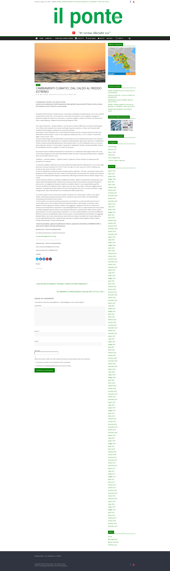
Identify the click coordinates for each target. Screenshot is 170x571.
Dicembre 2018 (112, 424)
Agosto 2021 (111, 336)
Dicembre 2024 (112, 226)
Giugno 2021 (111, 341)
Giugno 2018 (111, 441)
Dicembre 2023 (112, 259)
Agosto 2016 (111, 501)
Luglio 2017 (111, 471)
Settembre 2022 (112, 300)
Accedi (110, 536)
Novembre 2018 (112, 427)
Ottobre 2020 (112, 363)
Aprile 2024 (111, 248)
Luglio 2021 (111, 339)
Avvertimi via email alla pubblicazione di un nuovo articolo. (54, 366)
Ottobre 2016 (112, 496)
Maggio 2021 (112, 344)
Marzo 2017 (111, 482)
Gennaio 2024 (112, 256)
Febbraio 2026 (112, 187)
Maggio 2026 (112, 179)
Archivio (109, 38)
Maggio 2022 (112, 311)
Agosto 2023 (111, 270)
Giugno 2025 (111, 209)
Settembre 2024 (112, 234)
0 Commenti (45, 94)
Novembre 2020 (112, 361)
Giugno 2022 (111, 308)
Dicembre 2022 (112, 292)
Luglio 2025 (111, 206)
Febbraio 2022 (112, 319)
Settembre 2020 (112, 366)
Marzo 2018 (111, 449)
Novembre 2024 (112, 229)
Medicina (110, 149)
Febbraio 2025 (112, 220)
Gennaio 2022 (112, 322)
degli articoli (112, 539)
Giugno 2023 (111, 275)
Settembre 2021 (112, 333)
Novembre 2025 (112, 195)
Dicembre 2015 (112, 523)
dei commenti (113, 542)
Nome (37, 331)
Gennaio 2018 (112, 454)
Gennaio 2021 (112, 355)
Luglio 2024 (111, 240)
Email (37, 341)
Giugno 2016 (111, 507)
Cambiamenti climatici (56, 94)
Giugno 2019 (111, 408)
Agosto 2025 (111, 204)
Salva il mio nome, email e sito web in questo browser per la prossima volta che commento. (62, 359)
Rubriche (48, 38)
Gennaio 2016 (112, 521)
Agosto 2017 (111, 468)
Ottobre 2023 (112, 264)
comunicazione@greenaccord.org (46, 236)
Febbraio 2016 (112, 518)
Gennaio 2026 (112, 190)
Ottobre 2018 (112, 430)
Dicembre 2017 (112, 457)
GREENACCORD (72, 94)
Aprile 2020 (111, 380)
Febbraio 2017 (112, 485)
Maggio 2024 (112, 245)
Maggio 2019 (112, 410)
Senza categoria (112, 158)
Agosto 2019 (111, 402)
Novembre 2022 (112, 295)
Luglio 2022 (111, 306)
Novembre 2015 (112, 526)
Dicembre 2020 (112, 358)
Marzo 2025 (111, 218)
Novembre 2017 (112, 460)
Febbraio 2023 (112, 286)
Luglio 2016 (111, 504)
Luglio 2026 (111, 173)
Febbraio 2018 (112, 452)
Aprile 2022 (111, 314)
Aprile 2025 (111, 215)
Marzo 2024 (111, 251)
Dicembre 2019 (112, 391)
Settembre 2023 (112, 267)
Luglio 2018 (111, 438)
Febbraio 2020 (112, 386)
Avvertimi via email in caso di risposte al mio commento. (53, 362)
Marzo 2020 (111, 383)
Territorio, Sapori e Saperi (64, 38)
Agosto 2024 (111, 237)
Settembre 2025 (112, 201)
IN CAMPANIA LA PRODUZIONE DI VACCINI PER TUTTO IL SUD (81, 292)
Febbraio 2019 (112, 419)
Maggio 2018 (112, 443)
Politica (110, 155)
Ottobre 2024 (112, 231)
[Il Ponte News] (85, 8)
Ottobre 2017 (112, 463)
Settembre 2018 (112, 432)
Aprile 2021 (111, 347)
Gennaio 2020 (112, 388)
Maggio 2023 (112, 278)
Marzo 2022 (111, 317)
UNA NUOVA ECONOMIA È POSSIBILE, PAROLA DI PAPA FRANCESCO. (61, 284)
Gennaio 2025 (112, 223)
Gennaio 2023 (112, 289)
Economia (111, 147)
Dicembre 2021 (112, 325)
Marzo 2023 (111, 284)
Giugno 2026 (111, 176)
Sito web (37, 351)
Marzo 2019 (111, 416)
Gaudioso (65, 94)
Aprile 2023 (111, 281)
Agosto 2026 (111, 171)
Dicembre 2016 (112, 490)
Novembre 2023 (112, 262)
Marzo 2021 (111, 350)
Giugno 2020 (111, 375)
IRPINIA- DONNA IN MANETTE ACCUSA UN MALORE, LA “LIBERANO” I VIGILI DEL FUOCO (83, 1)
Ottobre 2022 (112, 297)
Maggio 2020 (112, 377)
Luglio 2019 (111, 405)
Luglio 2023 (111, 273)
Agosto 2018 (111, 435)
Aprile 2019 (111, 413)
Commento (38, 305)
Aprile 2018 (111, 446)
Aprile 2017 (111, 479)
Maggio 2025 (112, 212)
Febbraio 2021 (112, 352)
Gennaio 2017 (112, 487)
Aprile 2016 (111, 512)
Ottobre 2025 (112, 198)
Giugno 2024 (111, 242)
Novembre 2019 (112, 394)
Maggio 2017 (112, 476)
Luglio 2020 (111, 372)
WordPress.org (112, 545)
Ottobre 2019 (112, 397)
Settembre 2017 (112, 465)
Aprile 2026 (111, 182)
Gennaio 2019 (112, 421)
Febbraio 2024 (112, 253)
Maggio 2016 (112, 509)
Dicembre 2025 (112, 193)
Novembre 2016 (112, 493)
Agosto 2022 (111, 303)
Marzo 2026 (111, 184)
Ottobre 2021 (112, 330)
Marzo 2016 (111, 515)
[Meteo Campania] (121, 48)
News (38, 85)
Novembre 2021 (112, 328)
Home (41, 38)
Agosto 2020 (111, 369)
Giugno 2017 (111, 474)
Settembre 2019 (112, 399)
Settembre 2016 (112, 498)
